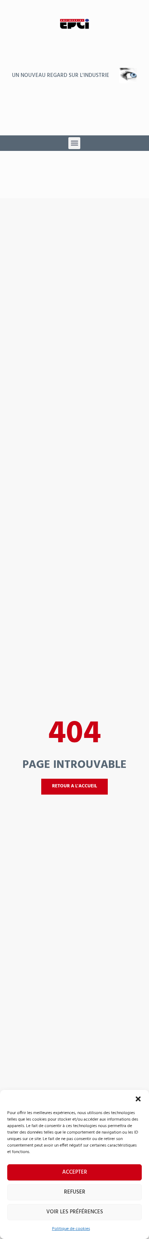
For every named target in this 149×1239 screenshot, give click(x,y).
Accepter (74, 1172)
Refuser (74, 1192)
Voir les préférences (74, 1212)
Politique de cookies (71, 1229)
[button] (138, 1099)
